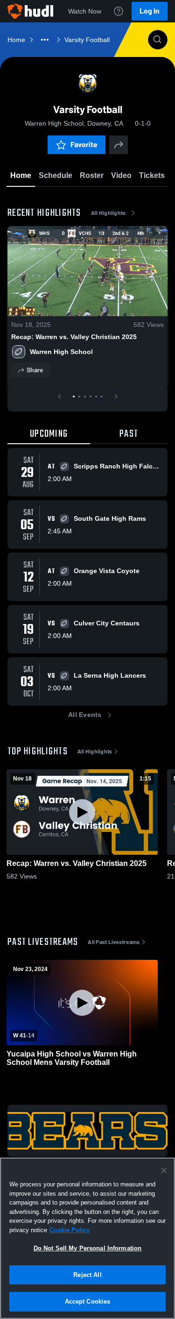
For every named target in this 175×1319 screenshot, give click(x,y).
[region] (87, 1238)
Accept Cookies (88, 1301)
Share (35, 370)
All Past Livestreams (114, 942)
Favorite (84, 144)
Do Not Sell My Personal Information (88, 1248)
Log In (150, 11)
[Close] (164, 1170)
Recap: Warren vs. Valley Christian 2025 (74, 336)
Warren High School (61, 351)
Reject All (87, 1274)
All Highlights (108, 213)
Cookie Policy (69, 1230)
